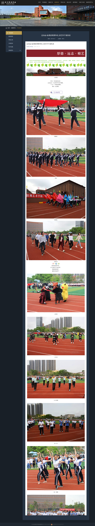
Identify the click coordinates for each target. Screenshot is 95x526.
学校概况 (44, 2)
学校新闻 (19, 28)
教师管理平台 (89, 2)
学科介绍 (63, 2)
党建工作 (50, 2)
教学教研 (75, 2)
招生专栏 (69, 2)
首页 (39, 2)
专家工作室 (82, 2)
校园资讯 (57, 2)
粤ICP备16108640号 (46, 524)
